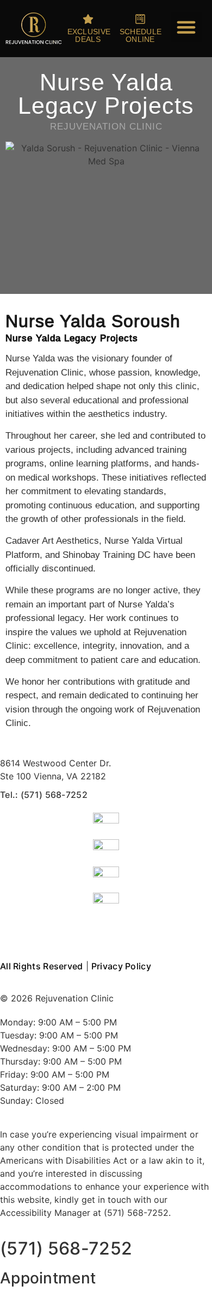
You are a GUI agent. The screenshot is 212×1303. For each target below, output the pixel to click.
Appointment (48, 1278)
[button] (186, 27)
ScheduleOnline (140, 35)
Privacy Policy (121, 966)
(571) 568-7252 (66, 1248)
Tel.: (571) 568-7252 (44, 794)
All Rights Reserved (41, 966)
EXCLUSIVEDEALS (89, 35)
